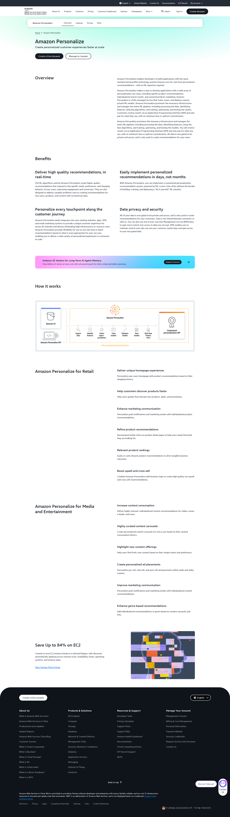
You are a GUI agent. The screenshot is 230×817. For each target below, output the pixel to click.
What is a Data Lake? (28, 767)
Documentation (124, 741)
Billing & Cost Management (179, 721)
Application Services (77, 757)
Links (87, 804)
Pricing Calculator (125, 721)
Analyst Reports (26, 731)
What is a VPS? (26, 777)
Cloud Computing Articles (129, 746)
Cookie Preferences (101, 804)
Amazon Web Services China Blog (35, 736)
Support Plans (123, 726)
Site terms (23, 804)
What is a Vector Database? (31, 772)
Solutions (72, 772)
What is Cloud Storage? (30, 757)
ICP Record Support (126, 751)
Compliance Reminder (60, 804)
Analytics (72, 751)
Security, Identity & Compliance (83, 746)
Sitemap (76, 804)
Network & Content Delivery (81, 736)
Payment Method (174, 731)
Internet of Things (76, 767)
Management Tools (77, 741)
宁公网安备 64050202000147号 (179, 808)
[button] (56, 11)
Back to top (113, 782)
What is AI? (24, 762)
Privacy (35, 804)
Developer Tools (124, 716)
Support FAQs (123, 731)
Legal (44, 804)
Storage (71, 726)
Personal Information (176, 726)
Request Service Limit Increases (180, 741)
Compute (72, 721)
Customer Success (27, 741)
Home (37, 33)
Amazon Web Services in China (33, 721)
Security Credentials (175, 736)
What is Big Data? (27, 751)
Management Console (176, 716)
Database (72, 731)
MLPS (119, 757)
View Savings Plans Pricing (47, 667)
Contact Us (171, 746)
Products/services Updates (31, 726)
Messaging (73, 762)
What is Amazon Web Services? (33, 716)
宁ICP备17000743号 (202, 808)
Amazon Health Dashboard (129, 736)
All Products (74, 716)
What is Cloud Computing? (31, 746)
